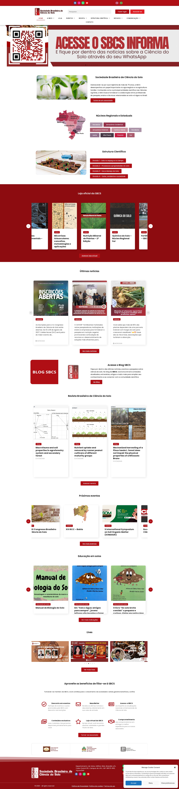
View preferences (168, 783)
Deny (151, 783)
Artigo (38, 444)
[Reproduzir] (50, 651)
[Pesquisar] (113, 12)
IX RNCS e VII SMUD (123, 529)
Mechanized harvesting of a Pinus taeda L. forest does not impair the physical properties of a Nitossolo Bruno (128, 453)
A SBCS (49, 18)
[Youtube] (86, 2)
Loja (60, 18)
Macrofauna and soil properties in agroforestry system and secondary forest (50, 451)
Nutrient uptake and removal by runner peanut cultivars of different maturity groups (88, 451)
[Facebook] (75, 2)
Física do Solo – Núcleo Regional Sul (131, 238)
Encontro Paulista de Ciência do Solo (85, 530)
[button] (175, 767)
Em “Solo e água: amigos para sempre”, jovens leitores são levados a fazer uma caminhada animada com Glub (50, 613)
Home (41, 18)
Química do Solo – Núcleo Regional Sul (74, 238)
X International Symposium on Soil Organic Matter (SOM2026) (50, 532)
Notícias (39, 319)
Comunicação (132, 18)
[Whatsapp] (83, 2)
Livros (38, 232)
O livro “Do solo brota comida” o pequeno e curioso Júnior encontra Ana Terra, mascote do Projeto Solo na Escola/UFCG (89, 613)
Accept (133, 783)
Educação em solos (43, 604)
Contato (89, 22)
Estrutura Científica (99, 18)
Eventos (69, 18)
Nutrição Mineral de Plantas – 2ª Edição (45, 238)
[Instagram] (79, 2)
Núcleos (117, 18)
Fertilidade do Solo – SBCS (104, 237)
